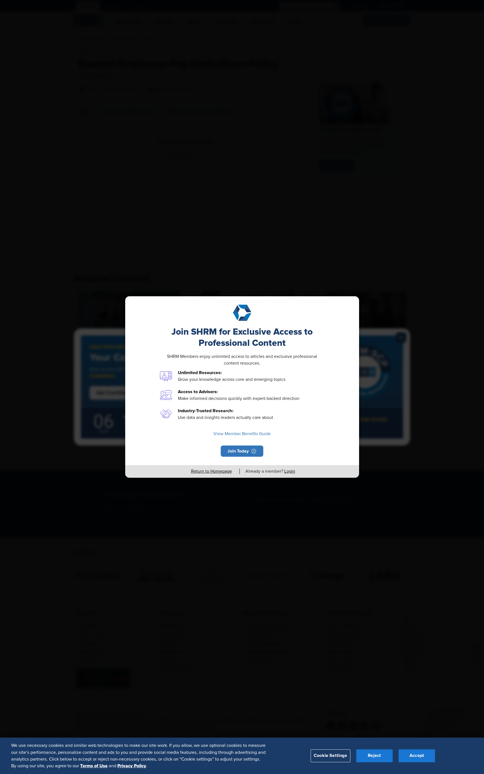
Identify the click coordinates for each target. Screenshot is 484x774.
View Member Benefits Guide (242, 434)
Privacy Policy (131, 766)
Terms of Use (94, 766)
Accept (416, 755)
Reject (374, 755)
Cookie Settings (330, 755)
